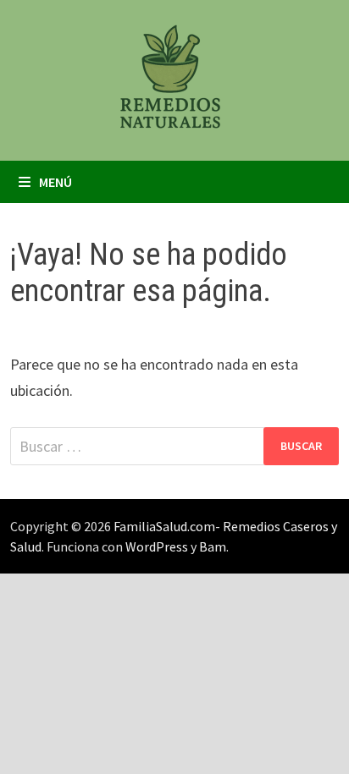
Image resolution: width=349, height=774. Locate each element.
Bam (212, 546)
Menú (55, 181)
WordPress (156, 546)
